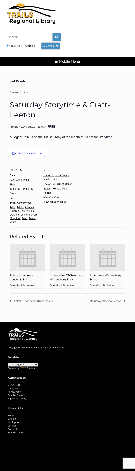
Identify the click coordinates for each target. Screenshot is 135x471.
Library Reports (15, 388)
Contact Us (13, 429)
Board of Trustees (16, 395)
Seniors (33, 214)
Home (11, 415)
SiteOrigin (72, 446)
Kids (31, 211)
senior (24, 214)
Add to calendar (27, 153)
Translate (31, 368)
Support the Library (17, 398)
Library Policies (15, 384)
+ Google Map (59, 188)
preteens (15, 214)
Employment (14, 422)
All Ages (29, 207)
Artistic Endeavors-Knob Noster (33, 301)
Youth (13, 222)
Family (24, 211)
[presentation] (27, 257)
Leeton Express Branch (56, 175)
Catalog (12, 418)
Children (14, 211)
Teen (24, 218)
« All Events (17, 81)
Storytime (15, 218)
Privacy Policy (14, 391)
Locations (12, 425)
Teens (32, 218)
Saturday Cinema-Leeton (106, 301)
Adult (12, 207)
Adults (20, 207)
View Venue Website (54, 201)
